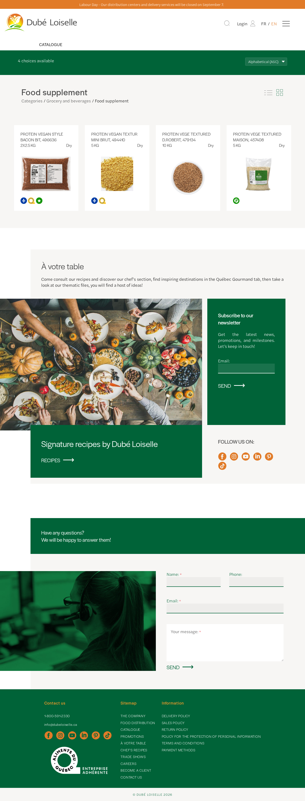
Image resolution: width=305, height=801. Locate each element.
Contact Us (131, 777)
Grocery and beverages (68, 101)
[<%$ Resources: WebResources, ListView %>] (268, 93)
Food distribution (138, 722)
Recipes (50, 460)
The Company (133, 715)
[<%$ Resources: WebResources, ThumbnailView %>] (279, 93)
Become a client (136, 770)
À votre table (133, 743)
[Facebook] (222, 459)
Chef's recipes (134, 750)
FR (263, 24)
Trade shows (133, 756)
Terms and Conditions (183, 743)
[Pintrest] (269, 459)
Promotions (132, 736)
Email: (224, 361)
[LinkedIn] (257, 459)
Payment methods (178, 750)
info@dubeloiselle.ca (60, 724)
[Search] (227, 23)
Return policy (175, 729)
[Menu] (286, 23)
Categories (31, 101)
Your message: (186, 631)
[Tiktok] (222, 468)
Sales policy (173, 722)
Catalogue (50, 44)
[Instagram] (234, 459)
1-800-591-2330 (57, 715)
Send (224, 385)
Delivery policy (176, 715)
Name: (174, 574)
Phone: (235, 574)
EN (274, 24)
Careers (128, 763)
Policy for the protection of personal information (211, 736)
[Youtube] (245, 459)
